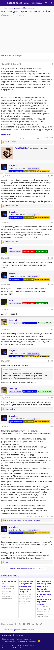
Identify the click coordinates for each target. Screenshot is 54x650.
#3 (52, 222)
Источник (6, 134)
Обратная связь (8, 639)
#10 (51, 426)
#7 (52, 329)
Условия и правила (23, 639)
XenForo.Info (17, 648)
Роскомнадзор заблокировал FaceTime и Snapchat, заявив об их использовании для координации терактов (44, 591)
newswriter (7, 15)
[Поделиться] (52, 64)
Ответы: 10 (17, 64)
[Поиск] (51, 3)
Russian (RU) (19, 635)
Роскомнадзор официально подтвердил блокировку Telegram (26, 586)
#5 (52, 284)
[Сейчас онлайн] (6, 253)
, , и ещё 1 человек (23, 520)
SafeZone (7, 635)
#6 (52, 309)
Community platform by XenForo (22, 646)
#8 (52, 361)
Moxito (4, 586)
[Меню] (3, 2)
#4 (52, 258)
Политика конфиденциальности (14, 641)
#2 (52, 176)
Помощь (32, 641)
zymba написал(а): (10, 369)
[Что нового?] (46, 3)
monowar (23, 594)
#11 (51, 538)
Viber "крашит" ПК (9, 582)
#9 (52, 398)
